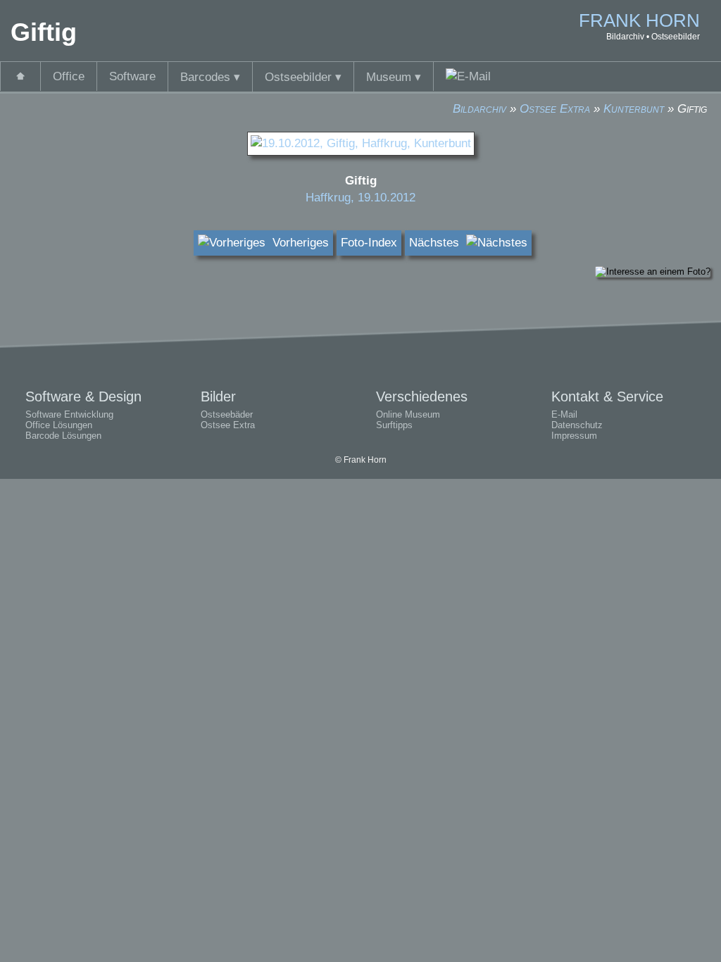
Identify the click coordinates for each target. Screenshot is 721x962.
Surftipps (394, 425)
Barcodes (210, 77)
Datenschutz (577, 425)
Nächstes (437, 242)
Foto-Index (369, 242)
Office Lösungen (58, 425)
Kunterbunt (633, 108)
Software (132, 76)
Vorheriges (297, 242)
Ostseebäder (227, 414)
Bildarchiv (479, 108)
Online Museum (408, 414)
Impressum (574, 435)
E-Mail (564, 414)
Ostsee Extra (555, 108)
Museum (393, 77)
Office (68, 76)
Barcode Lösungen (63, 435)
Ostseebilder (303, 77)
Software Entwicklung (69, 414)
